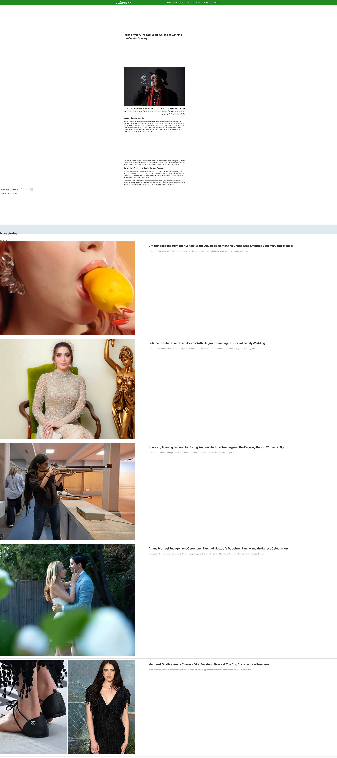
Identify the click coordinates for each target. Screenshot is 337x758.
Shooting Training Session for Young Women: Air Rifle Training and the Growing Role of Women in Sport (218, 447)
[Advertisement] (168, 18)
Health (189, 3)
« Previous (14, 190)
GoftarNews (123, 2)
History (197, 3)
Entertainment (172, 3)
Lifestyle (206, 3)
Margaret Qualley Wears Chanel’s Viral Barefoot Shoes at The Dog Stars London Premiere (209, 664)
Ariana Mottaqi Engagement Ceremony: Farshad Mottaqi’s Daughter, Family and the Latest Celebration (218, 548)
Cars (181, 3)
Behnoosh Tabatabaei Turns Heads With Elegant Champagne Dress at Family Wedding (207, 343)
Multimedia (215, 3)
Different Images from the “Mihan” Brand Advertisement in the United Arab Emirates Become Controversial (221, 246)
